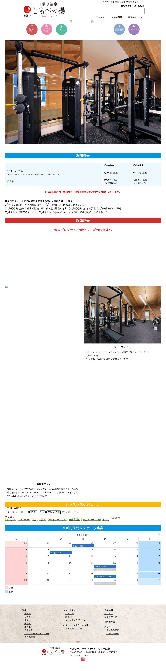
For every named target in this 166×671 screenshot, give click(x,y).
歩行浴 (27, 623)
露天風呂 (28, 627)
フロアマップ (110, 617)
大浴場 (27, 613)
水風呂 (27, 620)
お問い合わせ (112, 633)
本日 (70, 512)
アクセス (108, 613)
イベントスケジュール (75, 620)
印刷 (115, 518)
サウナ (27, 617)
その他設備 (29, 636)
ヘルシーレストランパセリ (75, 625)
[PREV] (7, 535)
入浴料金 (28, 630)
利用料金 (69, 613)
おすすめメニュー (73, 628)
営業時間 (108, 610)
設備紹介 (69, 617)
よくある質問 (112, 630)
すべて (105, 519)
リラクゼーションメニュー (36, 633)
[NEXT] (158, 535)
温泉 (24, 610)
